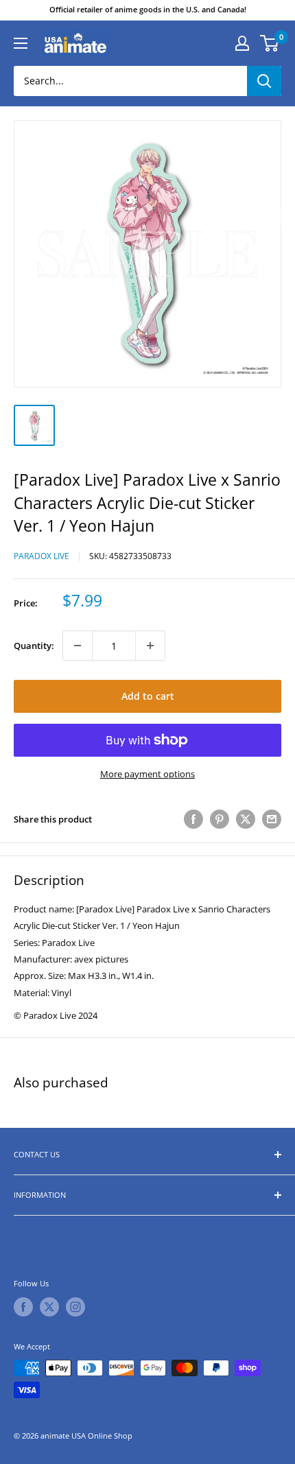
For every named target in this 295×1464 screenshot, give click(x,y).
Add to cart (147, 696)
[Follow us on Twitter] (49, 1307)
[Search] (264, 81)
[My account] (242, 43)
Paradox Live (41, 556)
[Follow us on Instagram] (75, 1307)
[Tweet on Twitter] (245, 819)
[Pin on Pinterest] (219, 819)
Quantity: (34, 645)
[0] (270, 43)
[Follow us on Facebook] (23, 1307)
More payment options (147, 774)
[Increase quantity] (150, 645)
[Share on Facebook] (193, 819)
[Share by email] (271, 819)
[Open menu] (20, 43)
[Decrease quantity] (77, 645)
